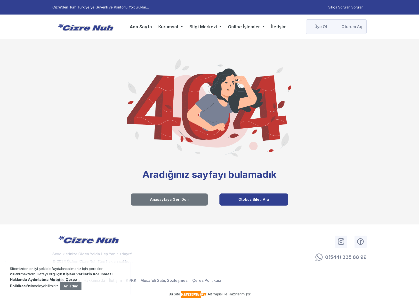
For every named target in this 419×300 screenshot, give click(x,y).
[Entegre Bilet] (194, 294)
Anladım (70, 286)
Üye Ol (320, 26)
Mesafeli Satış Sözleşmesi (164, 280)
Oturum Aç (351, 26)
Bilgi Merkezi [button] (203, 26)
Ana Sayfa (141, 26)
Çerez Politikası (206, 280)
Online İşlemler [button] (244, 26)
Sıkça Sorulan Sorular (345, 7)
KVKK (131, 280)
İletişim (279, 26)
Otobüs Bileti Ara (253, 199)
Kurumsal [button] (168, 26)
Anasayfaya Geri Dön (169, 199)
